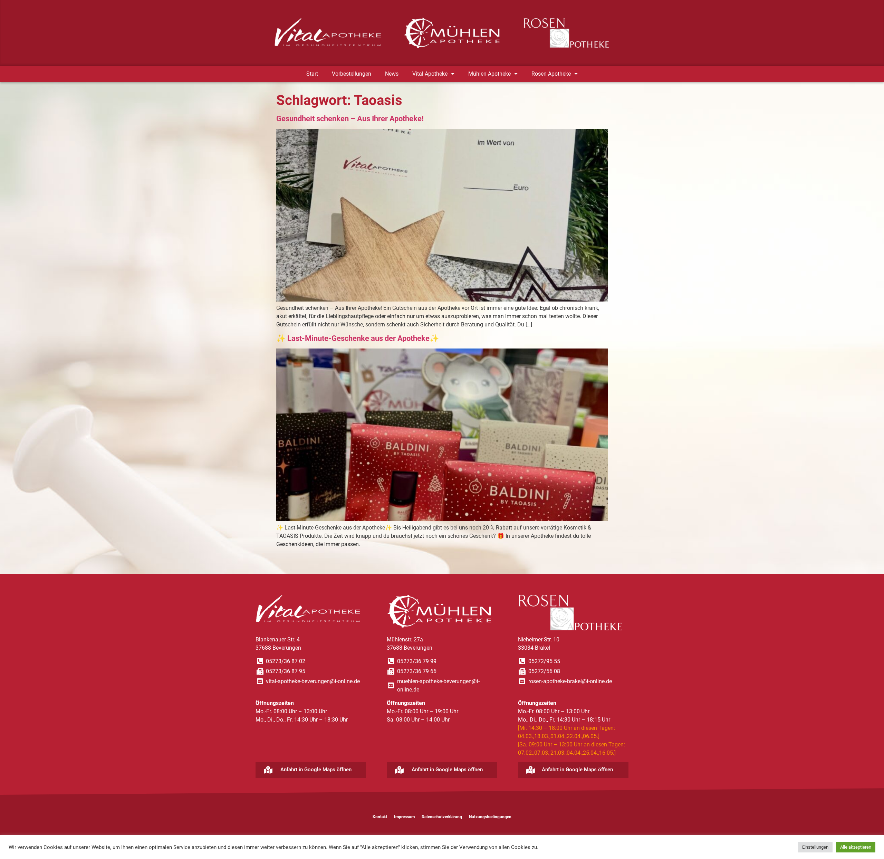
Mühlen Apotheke (489, 73)
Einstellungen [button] (815, 847)
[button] (311, 770)
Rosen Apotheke (551, 73)
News (391, 73)
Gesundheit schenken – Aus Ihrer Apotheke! (350, 118)
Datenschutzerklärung (442, 816)
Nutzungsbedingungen (490, 816)
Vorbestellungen (351, 73)
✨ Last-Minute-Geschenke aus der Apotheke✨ (357, 338)
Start (312, 73)
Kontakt (380, 816)
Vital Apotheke (430, 73)
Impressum (404, 816)
